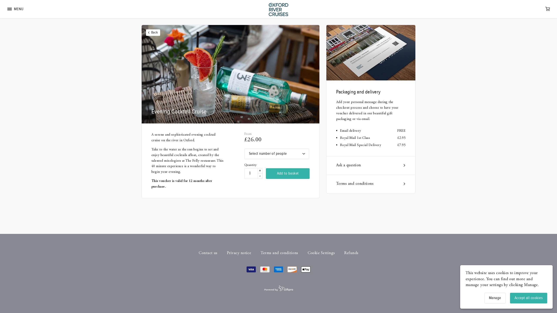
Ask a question (348, 165)
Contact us (208, 253)
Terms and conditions (354, 184)
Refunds (351, 253)
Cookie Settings (321, 253)
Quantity (250, 165)
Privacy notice (239, 253)
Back (154, 32)
